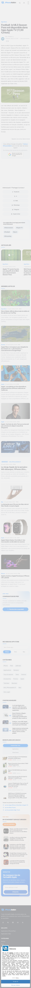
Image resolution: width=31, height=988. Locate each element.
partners (11, 952)
